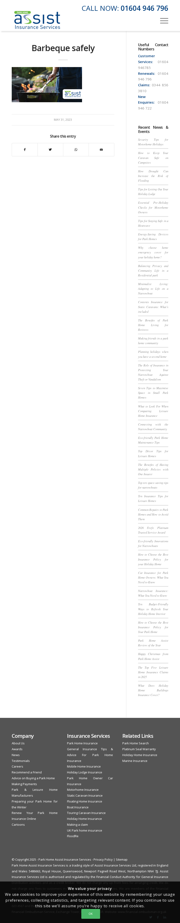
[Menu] (161, 20)
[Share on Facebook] (25, 149)
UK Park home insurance (84, 830)
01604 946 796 (144, 8)
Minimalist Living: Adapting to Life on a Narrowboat (153, 288)
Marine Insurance (134, 761)
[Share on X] (50, 149)
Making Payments (24, 784)
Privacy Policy (103, 859)
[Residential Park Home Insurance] (37, 20)
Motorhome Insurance (83, 789)
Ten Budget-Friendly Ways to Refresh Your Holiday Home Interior (153, 608)
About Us (18, 743)
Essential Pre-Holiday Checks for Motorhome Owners (153, 207)
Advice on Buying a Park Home (33, 778)
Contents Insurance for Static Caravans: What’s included (153, 306)
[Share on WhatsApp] (76, 149)
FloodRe (73, 836)
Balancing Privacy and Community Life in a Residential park (153, 270)
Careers (17, 766)
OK (91, 914)
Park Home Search (135, 743)
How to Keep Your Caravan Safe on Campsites (153, 157)
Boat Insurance (78, 807)
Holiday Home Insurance (84, 819)
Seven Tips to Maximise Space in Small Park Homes (153, 392)
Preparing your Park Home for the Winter (35, 804)
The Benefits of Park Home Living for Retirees (153, 325)
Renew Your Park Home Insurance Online (35, 816)
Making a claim (77, 824)
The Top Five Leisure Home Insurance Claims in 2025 (153, 672)
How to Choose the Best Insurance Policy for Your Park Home (153, 627)
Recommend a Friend (27, 772)
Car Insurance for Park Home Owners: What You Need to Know (153, 577)
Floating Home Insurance (84, 801)
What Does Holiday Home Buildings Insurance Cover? (153, 690)
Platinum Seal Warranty (139, 749)
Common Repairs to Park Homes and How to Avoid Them (153, 514)
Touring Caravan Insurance (86, 813)
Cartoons (18, 824)
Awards (17, 749)
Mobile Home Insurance (84, 766)
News (16, 755)
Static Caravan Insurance (85, 795)
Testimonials (21, 761)
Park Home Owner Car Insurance (90, 781)
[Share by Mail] (101, 149)
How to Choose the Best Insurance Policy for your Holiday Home (153, 559)
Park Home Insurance (82, 743)
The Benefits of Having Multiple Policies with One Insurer (153, 469)
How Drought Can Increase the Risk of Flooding (153, 175)
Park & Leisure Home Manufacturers (35, 792)
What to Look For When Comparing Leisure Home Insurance (153, 411)
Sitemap (122, 859)
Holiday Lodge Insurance (84, 772)
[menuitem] (161, 20)
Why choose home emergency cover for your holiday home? (153, 252)
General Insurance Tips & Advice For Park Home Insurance (90, 755)
